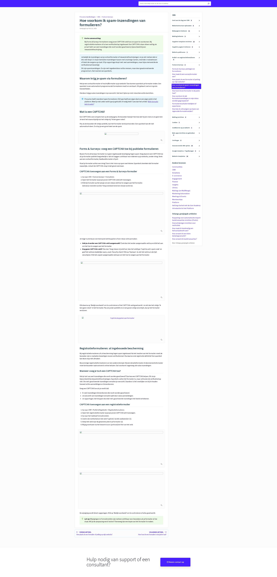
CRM (174, 170)
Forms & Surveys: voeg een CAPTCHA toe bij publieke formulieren (119, 149)
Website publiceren (179, 52)
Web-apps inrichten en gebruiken (183, 134)
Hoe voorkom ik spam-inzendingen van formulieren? (112, 22)
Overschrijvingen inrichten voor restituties (184, 224)
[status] (121, 44)
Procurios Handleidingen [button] (74, 1)
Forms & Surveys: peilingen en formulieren (183, 70)
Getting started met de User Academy (186, 205)
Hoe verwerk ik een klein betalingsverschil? (181, 234)
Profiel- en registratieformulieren (183, 58)
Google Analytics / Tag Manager (184, 151)
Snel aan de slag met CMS (182, 20)
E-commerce (177, 175)
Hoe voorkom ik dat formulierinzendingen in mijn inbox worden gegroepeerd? (185, 98)
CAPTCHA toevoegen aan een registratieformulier (105, 404)
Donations (176, 173)
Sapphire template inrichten (183, 42)
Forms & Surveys (107, 17)
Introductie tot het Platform (183, 208)
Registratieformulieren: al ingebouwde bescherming (111, 348)
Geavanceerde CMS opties (182, 146)
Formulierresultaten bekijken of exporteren (184, 104)
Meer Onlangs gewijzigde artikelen (183, 243)
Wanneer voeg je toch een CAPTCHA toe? (100, 371)
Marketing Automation (181, 193)
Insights (175, 184)
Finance (175, 181)
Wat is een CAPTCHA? (92, 112)
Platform (175, 202)
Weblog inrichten (179, 117)
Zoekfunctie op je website (182, 128)
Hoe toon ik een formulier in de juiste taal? (186, 92)
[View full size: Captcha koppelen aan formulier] (121, 329)
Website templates (180, 156)
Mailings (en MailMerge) (181, 190)
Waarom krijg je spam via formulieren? (103, 78)
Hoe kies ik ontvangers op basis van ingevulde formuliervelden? (185, 110)
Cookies (176, 122)
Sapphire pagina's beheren (182, 47)
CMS (98, 17)
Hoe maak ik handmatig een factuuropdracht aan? (182, 229)
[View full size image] (121, 137)
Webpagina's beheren (181, 31)
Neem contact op (176, 562)
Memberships (177, 199)
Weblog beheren (178, 36)
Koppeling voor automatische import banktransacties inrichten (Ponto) (186, 218)
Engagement (177, 178)
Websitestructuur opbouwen (183, 26)
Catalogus (176, 140)
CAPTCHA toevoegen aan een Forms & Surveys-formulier (108, 171)
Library (175, 187)
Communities (177, 167)
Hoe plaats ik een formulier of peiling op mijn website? (186, 80)
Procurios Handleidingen (87, 17)
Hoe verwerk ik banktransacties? (184, 239)
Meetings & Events (179, 196)
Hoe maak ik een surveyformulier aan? (184, 75)
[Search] (208, 4)
